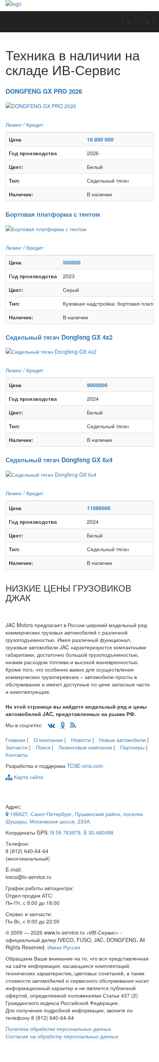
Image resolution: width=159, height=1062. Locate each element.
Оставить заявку (25, 117)
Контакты (17, 754)
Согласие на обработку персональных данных (62, 1036)
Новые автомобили (122, 739)
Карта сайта (28, 776)
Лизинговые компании (85, 747)
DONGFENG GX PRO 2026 (44, 91)
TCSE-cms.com (85, 765)
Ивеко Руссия (63, 947)
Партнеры (132, 747)
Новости (81, 739)
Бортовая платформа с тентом (53, 214)
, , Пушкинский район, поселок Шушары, (74, 817)
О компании (48, 739)
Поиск (43, 747)
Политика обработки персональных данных (58, 1028)
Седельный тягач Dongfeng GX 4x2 (59, 337)
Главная (16, 739)
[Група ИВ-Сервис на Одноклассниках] (62, 725)
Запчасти (17, 747)
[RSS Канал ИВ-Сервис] (73, 725)
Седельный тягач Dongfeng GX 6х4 (59, 459)
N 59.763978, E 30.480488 (82, 832)
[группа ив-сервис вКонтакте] (51, 725)
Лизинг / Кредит (24, 124)
